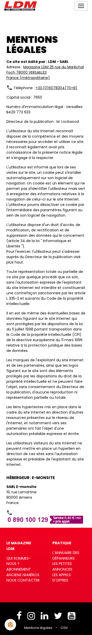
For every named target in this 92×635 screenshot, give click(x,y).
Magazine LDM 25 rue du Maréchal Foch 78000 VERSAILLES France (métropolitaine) (45, 72)
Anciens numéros (22, 574)
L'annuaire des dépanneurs (65, 555)
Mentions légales (38, 628)
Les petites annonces (62, 566)
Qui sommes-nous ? (18, 561)
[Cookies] (10, 624)
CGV (64, 628)
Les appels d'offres (61, 577)
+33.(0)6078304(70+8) (56, 87)
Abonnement (18, 569)
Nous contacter (23, 580)
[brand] (21, 6)
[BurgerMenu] (81, 6)
